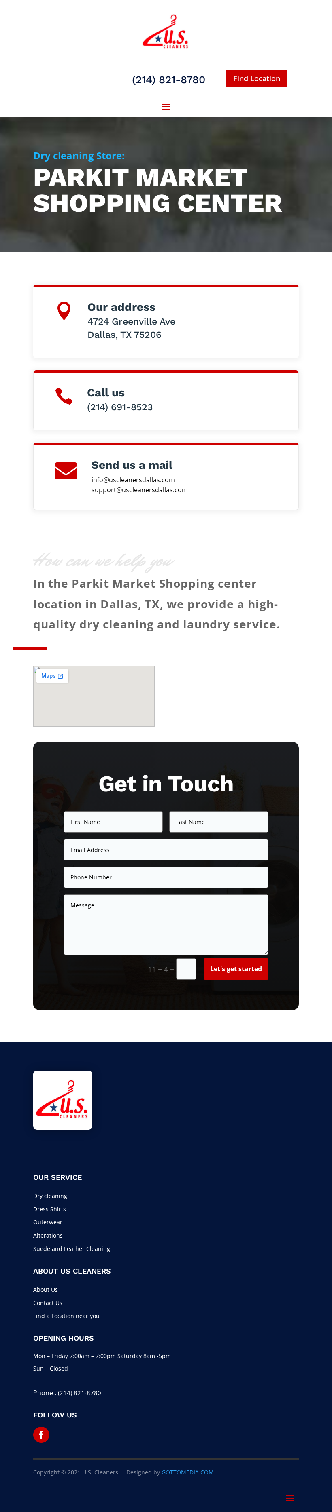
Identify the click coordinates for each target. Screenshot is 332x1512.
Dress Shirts (49, 1209)
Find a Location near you (66, 1316)
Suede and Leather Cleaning (71, 1249)
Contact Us (47, 1303)
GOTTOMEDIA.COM (188, 1472)
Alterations (48, 1235)
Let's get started (236, 968)
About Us (45, 1289)
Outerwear (47, 1222)
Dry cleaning (50, 1196)
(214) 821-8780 (79, 1393)
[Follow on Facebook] (41, 1435)
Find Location (256, 78)
